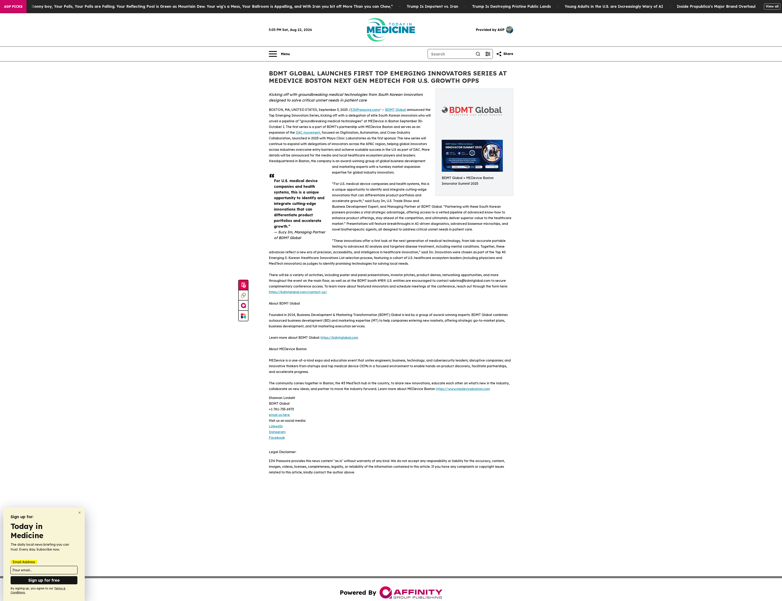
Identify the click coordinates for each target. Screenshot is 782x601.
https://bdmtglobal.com (339, 337)
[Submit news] (243, 285)
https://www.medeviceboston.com (463, 389)
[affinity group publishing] (243, 305)
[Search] (478, 54)
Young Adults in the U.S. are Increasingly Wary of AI (614, 6)
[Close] (79, 513)
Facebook (277, 438)
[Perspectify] (243, 295)
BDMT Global (395, 110)
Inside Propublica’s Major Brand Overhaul (716, 6)
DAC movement (308, 132)
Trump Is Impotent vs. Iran (432, 6)
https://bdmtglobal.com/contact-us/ (298, 292)
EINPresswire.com (364, 110)
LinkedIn (276, 426)
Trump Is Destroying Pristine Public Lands (511, 6)
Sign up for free (44, 580)
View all (772, 6)
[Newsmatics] (243, 316)
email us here (279, 415)
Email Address (24, 562)
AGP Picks (13, 6)
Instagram (277, 432)
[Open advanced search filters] (488, 54)
